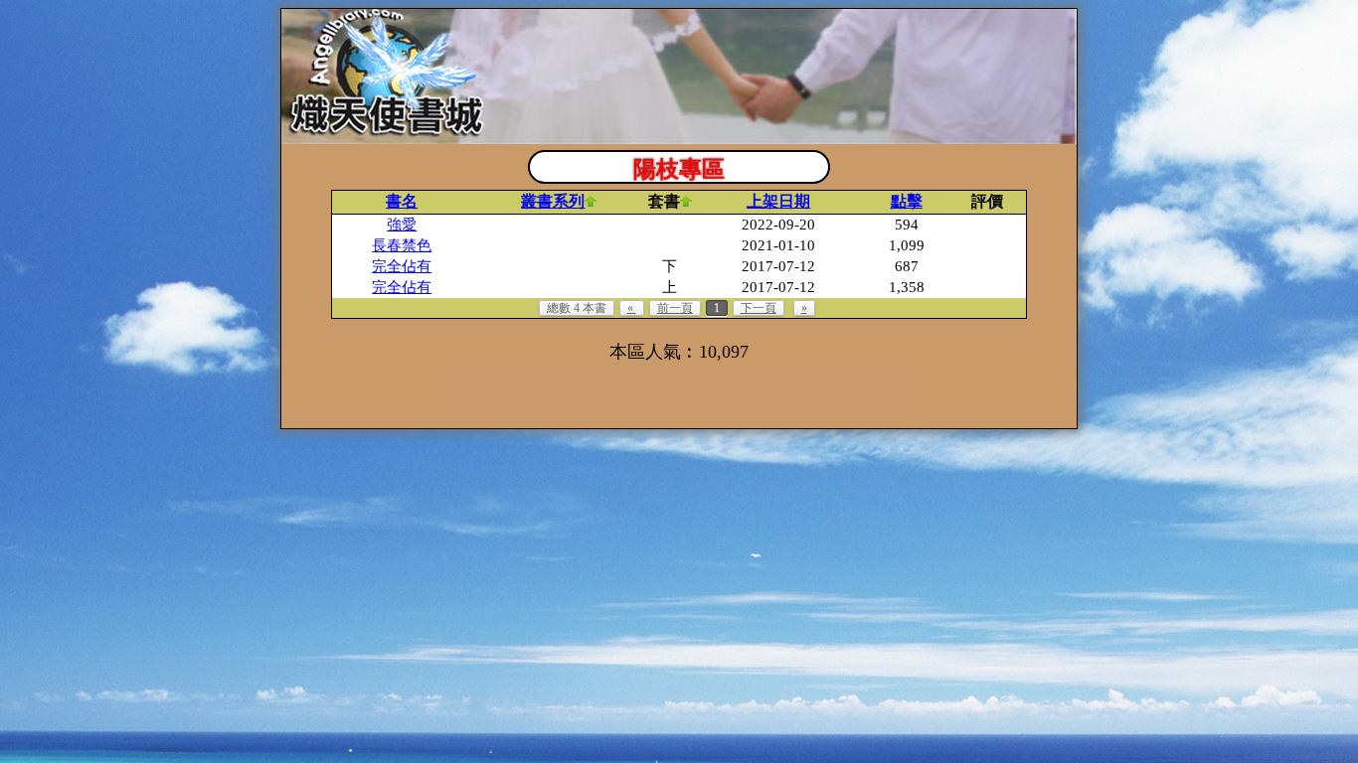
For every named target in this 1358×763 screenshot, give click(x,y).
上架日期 (778, 201)
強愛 (402, 224)
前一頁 (675, 308)
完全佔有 (401, 266)
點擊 (907, 201)
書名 (402, 201)
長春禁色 (401, 245)
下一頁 (758, 308)
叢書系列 (553, 201)
